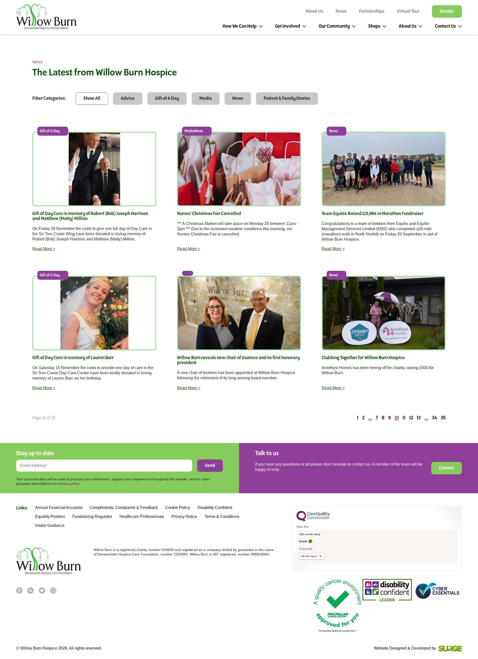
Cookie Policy (177, 508)
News (341, 11)
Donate (447, 11)
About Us (314, 11)
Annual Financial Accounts (58, 508)
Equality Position (50, 517)
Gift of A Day (167, 98)
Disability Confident (214, 508)
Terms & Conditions (222, 517)
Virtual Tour (408, 11)
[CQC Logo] (313, 520)
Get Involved (287, 26)
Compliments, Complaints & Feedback (124, 508)
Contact (446, 468)
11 (404, 418)
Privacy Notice (184, 517)
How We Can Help (240, 26)
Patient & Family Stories (287, 98)
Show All (91, 98)
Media (205, 98)
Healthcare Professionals (142, 517)
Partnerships (371, 11)
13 (419, 418)
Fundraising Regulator (92, 517)
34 (434, 418)
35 (443, 418)
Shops (374, 26)
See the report (309, 556)
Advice (128, 98)
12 (411, 418)
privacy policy (68, 484)
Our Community (334, 26)
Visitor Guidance (49, 526)
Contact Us (445, 26)
